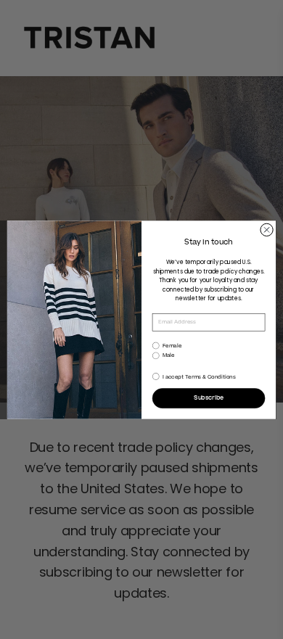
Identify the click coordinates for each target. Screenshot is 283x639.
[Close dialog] (267, 229)
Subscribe (208, 398)
